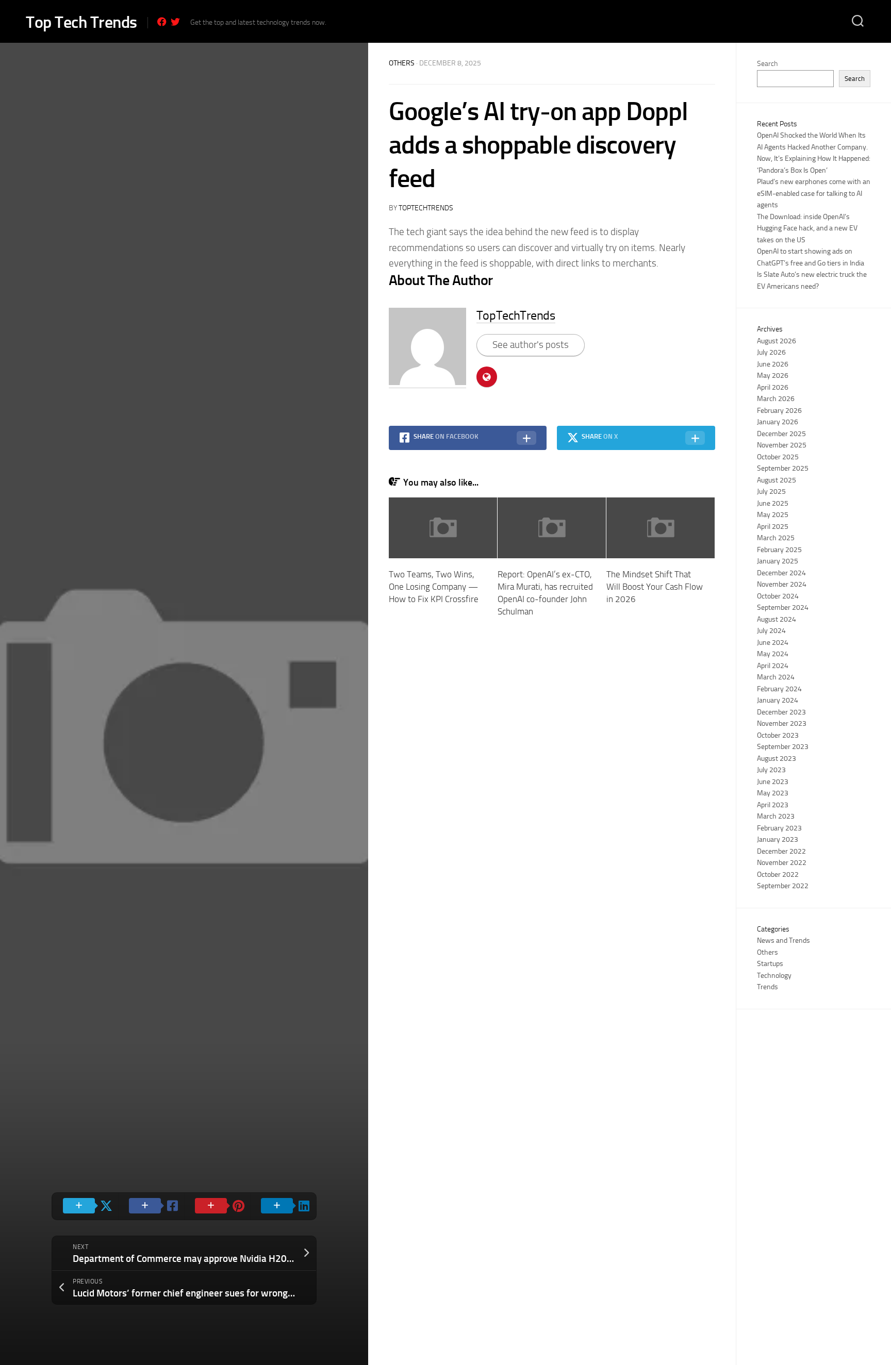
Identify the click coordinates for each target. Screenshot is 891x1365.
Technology (774, 975)
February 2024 (779, 689)
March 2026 (776, 398)
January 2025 (777, 561)
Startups (770, 963)
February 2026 (779, 410)
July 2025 (771, 491)
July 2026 (771, 352)
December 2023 (781, 712)
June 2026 (772, 364)
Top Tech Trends (81, 22)
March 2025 (776, 538)
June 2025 (772, 503)
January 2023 (777, 839)
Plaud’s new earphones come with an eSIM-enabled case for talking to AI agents (813, 193)
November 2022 (781, 862)
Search (767, 63)
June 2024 (772, 642)
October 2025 (778, 457)
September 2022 (782, 885)
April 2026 (772, 387)
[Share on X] (85, 1206)
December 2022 (781, 851)
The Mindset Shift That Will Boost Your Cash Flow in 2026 (654, 586)
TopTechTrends (426, 208)
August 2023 (776, 758)
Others (402, 63)
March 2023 (776, 816)
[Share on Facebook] (151, 1206)
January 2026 (777, 422)
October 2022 (778, 874)
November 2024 (781, 584)
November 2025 (781, 445)
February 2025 (779, 549)
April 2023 (772, 805)
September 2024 (782, 607)
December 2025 (781, 433)
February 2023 (779, 828)
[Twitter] (175, 21)
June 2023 (772, 781)
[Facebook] (162, 21)
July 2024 (771, 630)
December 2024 (781, 573)
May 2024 (772, 654)
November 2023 (781, 723)
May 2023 (772, 793)
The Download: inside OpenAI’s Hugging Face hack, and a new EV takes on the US (807, 228)
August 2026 (776, 341)
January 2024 (777, 700)
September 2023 (782, 746)
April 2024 (772, 665)
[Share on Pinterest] (217, 1206)
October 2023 (778, 735)
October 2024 (778, 596)
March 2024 (776, 677)
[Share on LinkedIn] (283, 1206)
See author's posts (530, 345)
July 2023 (771, 769)
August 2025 (776, 480)
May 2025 (772, 514)
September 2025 (782, 468)
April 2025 (772, 526)
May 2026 (772, 375)
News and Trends (783, 940)
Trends (767, 987)
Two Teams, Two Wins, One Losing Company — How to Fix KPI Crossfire (433, 586)
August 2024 (776, 619)
